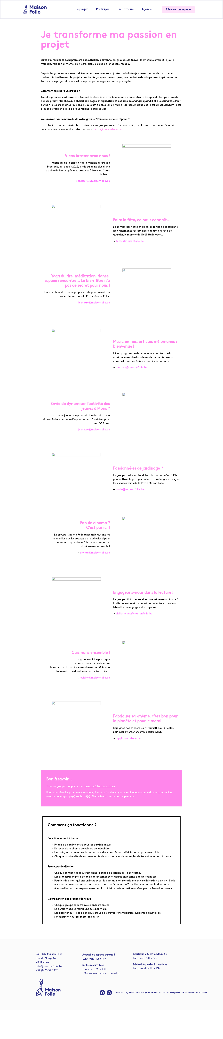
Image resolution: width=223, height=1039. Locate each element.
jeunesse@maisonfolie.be (94, 429)
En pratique (126, 9)
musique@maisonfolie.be (131, 367)
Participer (102, 9)
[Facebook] (102, 992)
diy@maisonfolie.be (128, 738)
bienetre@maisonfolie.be (94, 303)
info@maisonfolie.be (108, 129)
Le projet (81, 9)
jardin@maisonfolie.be (129, 489)
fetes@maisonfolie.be (130, 241)
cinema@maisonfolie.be (95, 553)
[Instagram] (109, 992)
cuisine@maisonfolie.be (95, 678)
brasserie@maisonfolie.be (94, 181)
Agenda (147, 9)
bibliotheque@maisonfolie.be (134, 613)
